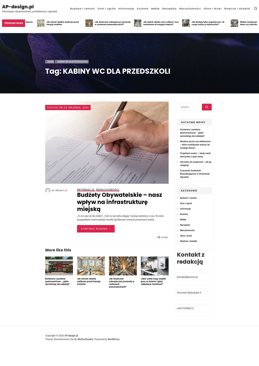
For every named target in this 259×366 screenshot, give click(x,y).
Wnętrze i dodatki (237, 8)
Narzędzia (169, 8)
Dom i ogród (107, 8)
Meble (155, 8)
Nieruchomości (190, 8)
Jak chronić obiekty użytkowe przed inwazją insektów (88, 281)
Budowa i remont (82, 8)
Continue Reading (95, 228)
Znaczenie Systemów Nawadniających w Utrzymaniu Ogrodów (195, 173)
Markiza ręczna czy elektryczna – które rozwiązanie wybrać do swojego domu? (195, 144)
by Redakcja (59, 190)
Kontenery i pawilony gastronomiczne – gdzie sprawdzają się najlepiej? (57, 281)
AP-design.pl (18, 7)
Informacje (126, 8)
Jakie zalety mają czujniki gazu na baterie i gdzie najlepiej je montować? (153, 281)
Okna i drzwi (212, 8)
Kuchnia (142, 8)
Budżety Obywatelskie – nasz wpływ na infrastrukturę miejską (119, 202)
